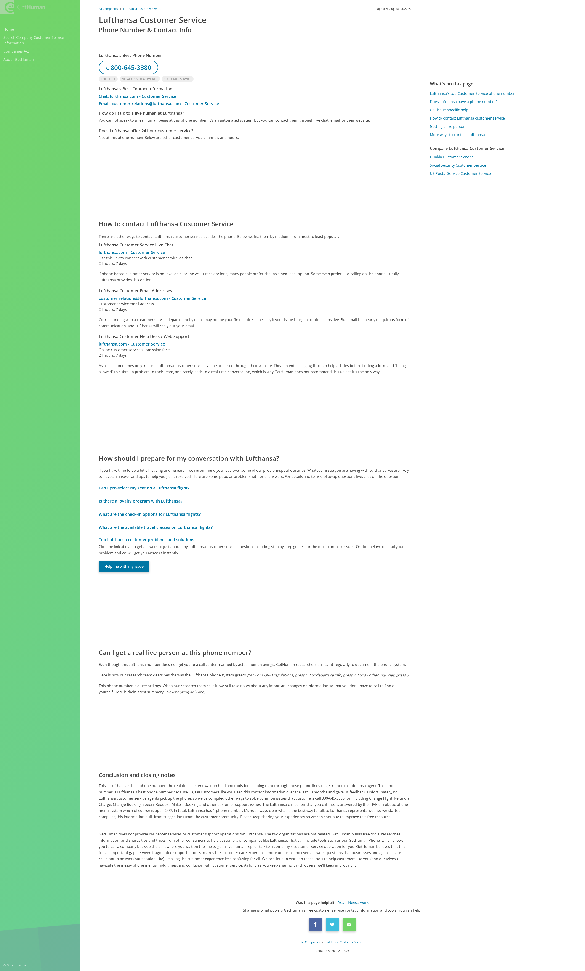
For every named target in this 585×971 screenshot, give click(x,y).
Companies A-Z (16, 51)
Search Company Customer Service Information (33, 40)
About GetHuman (18, 59)
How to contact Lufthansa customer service (467, 118)
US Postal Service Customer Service (460, 173)
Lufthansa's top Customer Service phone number (472, 93)
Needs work (358, 902)
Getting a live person (447, 126)
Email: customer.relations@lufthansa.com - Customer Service (159, 103)
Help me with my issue (124, 566)
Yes (341, 902)
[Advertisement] (236, 180)
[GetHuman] (22, 7)
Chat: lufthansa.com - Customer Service (137, 96)
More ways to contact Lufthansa (457, 134)
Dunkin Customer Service (451, 157)
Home (8, 29)
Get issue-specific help (449, 109)
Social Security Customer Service (458, 165)
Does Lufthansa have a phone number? (463, 101)
